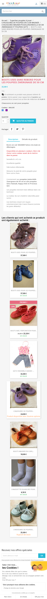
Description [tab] (13, 139)
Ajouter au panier (23, 121)
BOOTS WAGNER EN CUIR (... (23, 451)
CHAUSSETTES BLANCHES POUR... (23, 489)
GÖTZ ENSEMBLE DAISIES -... (23, 371)
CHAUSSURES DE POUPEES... (23, 411)
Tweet (17, 129)
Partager (11, 129)
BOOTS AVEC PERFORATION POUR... (23, 331)
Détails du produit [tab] (29, 139)
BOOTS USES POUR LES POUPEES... (23, 252)
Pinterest (23, 129)
